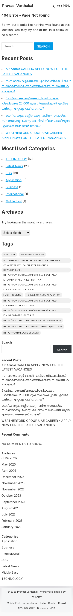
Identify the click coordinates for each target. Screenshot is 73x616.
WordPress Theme (51, 591)
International (15, 194)
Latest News (14, 166)
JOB (9, 173)
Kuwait (62, 602)
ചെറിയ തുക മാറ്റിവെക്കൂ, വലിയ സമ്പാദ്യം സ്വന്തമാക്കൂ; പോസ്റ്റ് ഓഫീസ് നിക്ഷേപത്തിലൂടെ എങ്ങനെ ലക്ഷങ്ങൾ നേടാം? (35, 120)
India (43, 602)
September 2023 (13, 502)
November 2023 (13, 489)
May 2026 (8, 464)
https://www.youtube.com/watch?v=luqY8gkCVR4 (33, 326)
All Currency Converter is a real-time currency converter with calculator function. (31, 261)
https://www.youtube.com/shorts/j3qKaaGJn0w (32, 320)
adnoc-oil (9, 254)
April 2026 (8, 471)
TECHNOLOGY (16, 159)
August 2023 (10, 508)
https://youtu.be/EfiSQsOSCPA (21, 332)
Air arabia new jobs (32, 254)
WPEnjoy (36, 596)
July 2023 (8, 514)
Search (6, 342)
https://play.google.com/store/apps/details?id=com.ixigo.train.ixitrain (30, 301)
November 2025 (13, 483)
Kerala (52, 602)
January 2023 (11, 527)
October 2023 (11, 495)
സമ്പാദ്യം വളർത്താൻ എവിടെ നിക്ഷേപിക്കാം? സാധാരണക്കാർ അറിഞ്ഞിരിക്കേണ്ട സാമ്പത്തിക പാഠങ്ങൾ (36, 86)
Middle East (14, 201)
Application (14, 180)
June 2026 (9, 458)
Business (12, 187)
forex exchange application (43, 295)
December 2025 (12, 477)
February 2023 (11, 520)
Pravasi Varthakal (17, 5)
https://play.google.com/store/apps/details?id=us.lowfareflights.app (30, 311)
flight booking (12, 295)
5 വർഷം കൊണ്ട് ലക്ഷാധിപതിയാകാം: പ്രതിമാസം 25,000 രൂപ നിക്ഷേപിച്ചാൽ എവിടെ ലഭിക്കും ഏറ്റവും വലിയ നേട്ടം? (34, 103)
